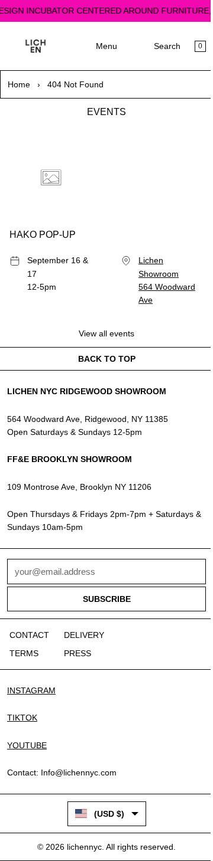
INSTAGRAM (31, 690)
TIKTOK (22, 717)
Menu (106, 46)
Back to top (106, 359)
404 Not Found (75, 84)
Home (19, 84)
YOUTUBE (27, 745)
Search (167, 46)
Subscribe (107, 599)
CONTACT (29, 635)
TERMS (23, 653)
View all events (106, 333)
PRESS (77, 653)
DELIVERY (84, 635)
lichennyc (84, 847)
